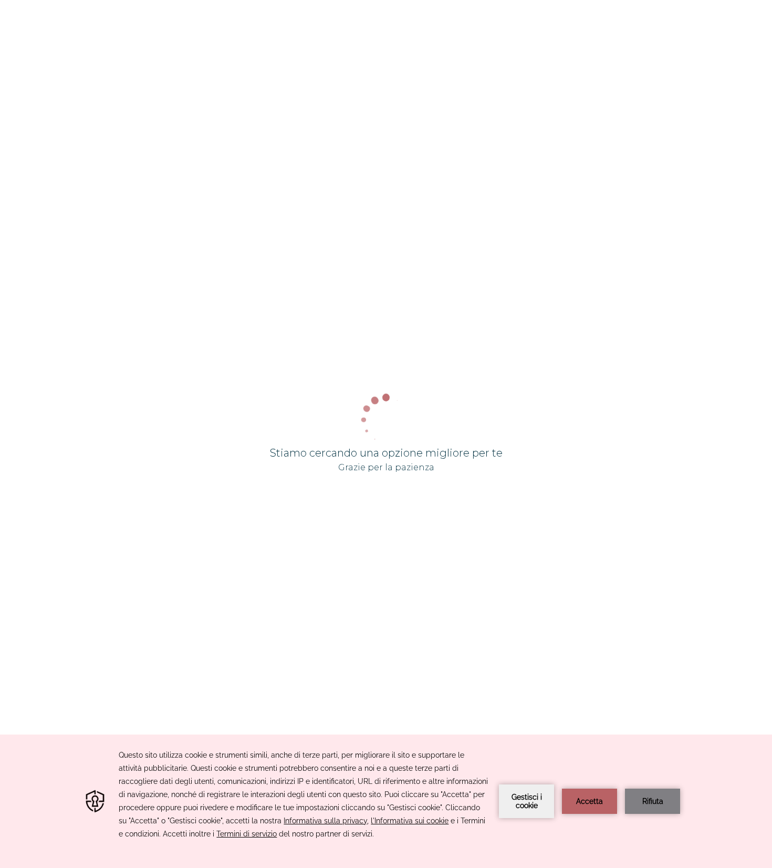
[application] (386, 801)
